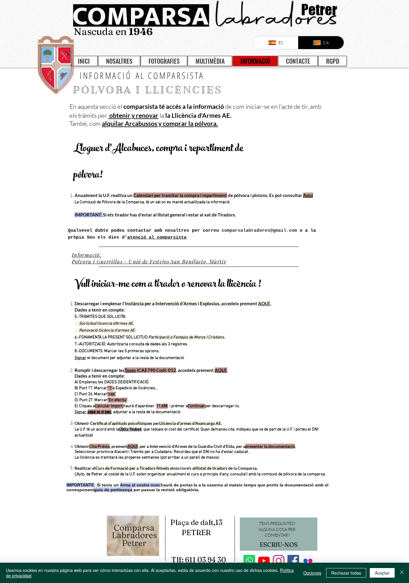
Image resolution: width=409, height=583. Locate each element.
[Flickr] (308, 561)
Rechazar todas (346, 573)
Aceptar (382, 573)
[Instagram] (278, 561)
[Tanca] (401, 572)
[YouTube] (264, 561)
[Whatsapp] (249, 561)
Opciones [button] (312, 573)
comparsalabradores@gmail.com (259, 230)
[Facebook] (293, 561)
